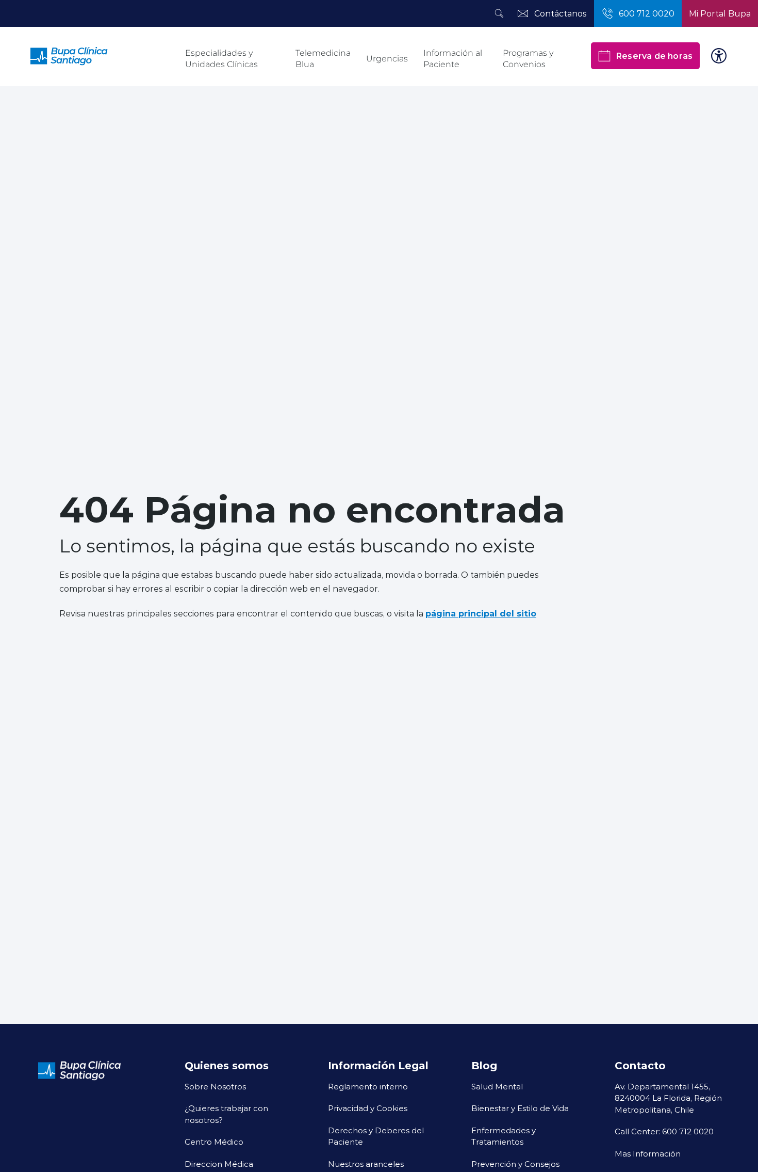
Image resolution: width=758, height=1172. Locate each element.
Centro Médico (214, 1141)
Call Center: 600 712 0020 (664, 1131)
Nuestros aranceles (366, 1164)
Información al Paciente (452, 58)
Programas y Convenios (528, 58)
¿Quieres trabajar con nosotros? (226, 1114)
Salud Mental (497, 1086)
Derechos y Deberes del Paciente (376, 1136)
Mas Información (648, 1153)
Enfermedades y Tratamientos (503, 1136)
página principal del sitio (480, 613)
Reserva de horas (654, 55)
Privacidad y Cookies (367, 1108)
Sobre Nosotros (215, 1086)
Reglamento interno (368, 1086)
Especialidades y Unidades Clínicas (221, 58)
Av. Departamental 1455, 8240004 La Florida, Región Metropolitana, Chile (668, 1098)
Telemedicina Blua (323, 58)
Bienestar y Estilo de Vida (520, 1108)
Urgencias (387, 59)
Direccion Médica (219, 1164)
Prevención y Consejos (515, 1164)
